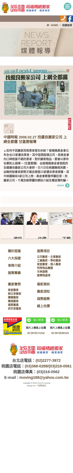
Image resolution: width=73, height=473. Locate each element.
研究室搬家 (14, 308)
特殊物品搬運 (45, 267)
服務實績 (14, 273)
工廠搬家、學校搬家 (49, 260)
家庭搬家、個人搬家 (49, 264)
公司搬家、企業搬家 (49, 256)
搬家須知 (43, 291)
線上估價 (43, 306)
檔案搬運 (13, 304)
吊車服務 (42, 271)
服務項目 (43, 251)
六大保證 (14, 258)
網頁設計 (42, 386)
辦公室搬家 (14, 293)
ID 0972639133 (60, 333)
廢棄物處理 (43, 275)
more (60, 185)
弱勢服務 (43, 299)
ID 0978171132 (36, 333)
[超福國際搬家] (26, 12)
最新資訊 (43, 284)
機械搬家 (13, 300)
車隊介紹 (14, 265)
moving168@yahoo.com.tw (44, 377)
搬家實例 (14, 284)
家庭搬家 (13, 289)
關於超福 (14, 251)
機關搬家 (13, 297)
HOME (54, 25)
